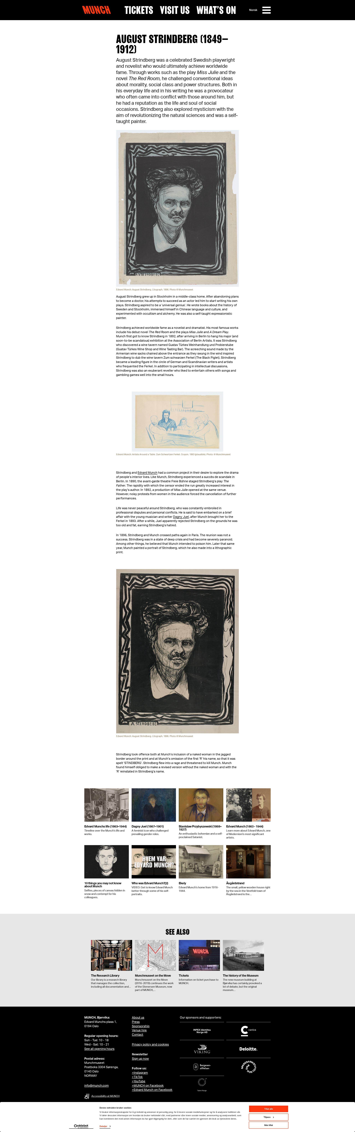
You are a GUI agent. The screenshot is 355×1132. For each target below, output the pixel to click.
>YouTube (138, 1081)
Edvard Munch (147, 472)
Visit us (175, 10)
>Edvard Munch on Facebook (152, 1089)
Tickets (139, 10)
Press (136, 1021)
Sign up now (140, 1058)
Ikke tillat (268, 1125)
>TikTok (137, 1077)
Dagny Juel (181, 516)
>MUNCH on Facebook (148, 1085)
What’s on (216, 10)
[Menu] (266, 10)
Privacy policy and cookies (150, 1044)
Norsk (253, 10)
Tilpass (267, 1117)
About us (138, 1017)
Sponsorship (140, 1026)
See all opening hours (99, 1048)
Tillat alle (268, 1109)
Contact (137, 1034)
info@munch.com (96, 1085)
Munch (97, 10)
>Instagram (140, 1072)
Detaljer (103, 1126)
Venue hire (139, 1030)
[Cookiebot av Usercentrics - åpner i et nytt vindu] (81, 1127)
